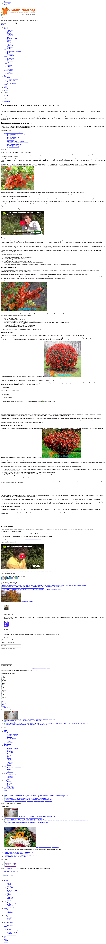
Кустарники (10, 54)
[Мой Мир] (6, 578)
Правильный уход (11, 138)
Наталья (6, 612)
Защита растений (8, 70)
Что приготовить (11, 83)
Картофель (9, 34)
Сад (5, 49)
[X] (8, 578)
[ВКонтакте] (1, 578)
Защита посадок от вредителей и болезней (18, 142)
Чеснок (9, 48)
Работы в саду (10, 55)
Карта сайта (7, 3)
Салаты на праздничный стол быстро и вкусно (16, 853)
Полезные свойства (12, 145)
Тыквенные (10, 45)
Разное (5, 84)
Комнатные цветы (11, 58)
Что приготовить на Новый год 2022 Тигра (47, 847)
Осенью (6, 90)
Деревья (9, 52)
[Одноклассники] (4, 578)
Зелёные (9, 31)
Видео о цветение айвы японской (16, 134)
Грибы (5, 75)
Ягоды (5, 63)
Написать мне (7, 2)
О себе (5, 4)
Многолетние (10, 59)
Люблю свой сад (10, 868)
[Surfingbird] (10, 578)
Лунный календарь (6, 707)
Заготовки (6, 76)
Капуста (9, 33)
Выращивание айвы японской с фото (13, 133)
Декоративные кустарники (14, 51)
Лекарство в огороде (12, 38)
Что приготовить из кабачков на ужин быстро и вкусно (18, 852)
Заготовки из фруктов (12, 80)
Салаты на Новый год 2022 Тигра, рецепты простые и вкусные (20, 855)
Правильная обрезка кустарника (15, 141)
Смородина (10, 69)
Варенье (9, 77)
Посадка (9, 135)
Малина (9, 68)
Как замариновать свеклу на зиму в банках (15, 856)
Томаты (9, 44)
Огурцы (9, 40)
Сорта (5, 86)
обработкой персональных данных (41, 668)
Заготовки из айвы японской (33, 539)
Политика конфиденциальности (9, 871)
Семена (9, 42)
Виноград (9, 65)
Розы (8, 62)
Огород (6, 28)
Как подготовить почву (13, 137)
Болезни (9, 72)
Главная (6, 27)
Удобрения (9, 47)
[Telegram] (17, 578)
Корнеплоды (10, 35)
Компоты (9, 82)
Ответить (6, 621)
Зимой (5, 87)
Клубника (9, 66)
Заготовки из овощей (12, 79)
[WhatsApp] (15, 578)
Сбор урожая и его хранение (14, 144)
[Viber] (12, 578)
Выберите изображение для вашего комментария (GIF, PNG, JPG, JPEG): (20, 670)
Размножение (10, 140)
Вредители (10, 73)
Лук (8, 37)
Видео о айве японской (13, 147)
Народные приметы (9, 788)
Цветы (5, 56)
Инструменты (7, 744)
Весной (6, 89)
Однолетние (10, 61)
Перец (8, 41)
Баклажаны (10, 30)
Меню (2, 24)
